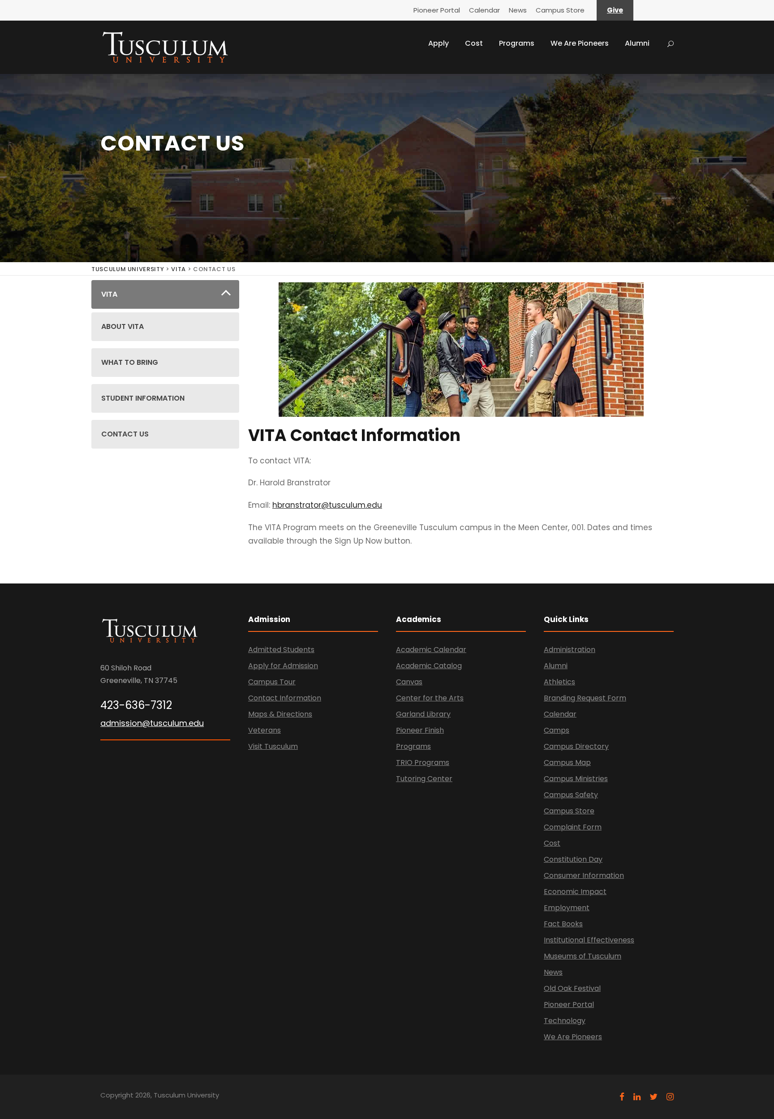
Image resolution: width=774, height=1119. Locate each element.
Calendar (484, 10)
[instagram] (670, 1097)
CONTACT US (125, 434)
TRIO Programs (422, 762)
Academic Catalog (429, 666)
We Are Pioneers (579, 43)
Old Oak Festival (572, 988)
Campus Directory (576, 746)
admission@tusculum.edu (152, 723)
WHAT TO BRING (129, 362)
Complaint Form (573, 827)
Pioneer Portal (436, 10)
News (518, 10)
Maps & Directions (280, 714)
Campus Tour (272, 682)
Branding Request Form (585, 698)
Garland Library (423, 714)
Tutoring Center (424, 778)
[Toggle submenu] (226, 294)
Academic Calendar (431, 649)
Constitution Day (573, 859)
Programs (516, 43)
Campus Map (567, 762)
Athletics (559, 682)
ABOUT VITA (122, 326)
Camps (556, 730)
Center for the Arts (430, 698)
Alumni (637, 43)
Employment (566, 908)
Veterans (264, 730)
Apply (438, 43)
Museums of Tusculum (582, 956)
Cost (474, 43)
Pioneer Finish (420, 730)
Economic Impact (575, 891)
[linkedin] (637, 1097)
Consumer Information (584, 875)
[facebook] (621, 1097)
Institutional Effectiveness (589, 940)
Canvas (409, 682)
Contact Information (284, 698)
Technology (564, 1020)
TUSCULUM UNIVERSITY (127, 269)
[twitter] (653, 1097)
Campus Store (560, 10)
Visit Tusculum (273, 746)
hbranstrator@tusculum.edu (327, 505)
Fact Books (563, 924)
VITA (178, 269)
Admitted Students (281, 649)
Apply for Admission (283, 666)
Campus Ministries (576, 778)
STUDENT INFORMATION (143, 398)
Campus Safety (571, 795)
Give (615, 10)
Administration (569, 649)
